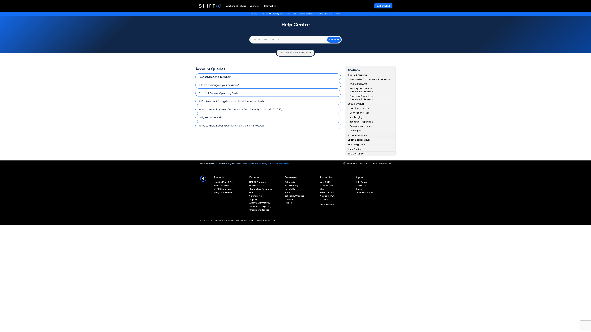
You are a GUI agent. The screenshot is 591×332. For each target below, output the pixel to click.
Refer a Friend (327, 192)
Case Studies (326, 185)
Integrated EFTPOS (223, 192)
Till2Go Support (357, 153)
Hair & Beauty (291, 185)
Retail (287, 192)
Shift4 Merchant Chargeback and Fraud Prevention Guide (231, 101)
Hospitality (290, 189)
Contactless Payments (260, 189)
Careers (324, 199)
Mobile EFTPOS (256, 185)
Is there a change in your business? (219, 85)
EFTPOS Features (257, 182)
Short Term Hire (221, 185)
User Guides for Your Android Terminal (370, 79)
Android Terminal (357, 75)
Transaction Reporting (260, 206)
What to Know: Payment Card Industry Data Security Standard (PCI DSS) (240, 109)
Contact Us (361, 185)
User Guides (355, 149)
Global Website (327, 204)
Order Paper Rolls (364, 192)
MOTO (252, 192)
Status (359, 189)
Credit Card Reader (259, 210)
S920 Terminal (356, 103)
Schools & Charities (294, 196)
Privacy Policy (271, 220)
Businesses (255, 5)
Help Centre (286, 52)
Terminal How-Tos (359, 108)
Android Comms (358, 83)
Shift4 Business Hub (359, 139)
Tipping (253, 199)
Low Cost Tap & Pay (223, 182)
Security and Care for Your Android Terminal (361, 90)
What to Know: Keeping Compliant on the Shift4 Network (231, 125)
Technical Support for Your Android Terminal (361, 98)
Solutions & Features (236, 5)
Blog (322, 189)
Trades (288, 203)
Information (270, 5)
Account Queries (303, 52)
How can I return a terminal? (215, 77)
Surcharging (356, 117)
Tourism (289, 199)
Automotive (290, 182)
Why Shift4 (325, 182)
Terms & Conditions (256, 220)
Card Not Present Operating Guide (218, 93)
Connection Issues (359, 112)
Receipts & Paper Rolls (361, 121)
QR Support (356, 130)
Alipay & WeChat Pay (259, 203)
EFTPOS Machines (222, 189)
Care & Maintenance (361, 126)
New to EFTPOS (327, 196)
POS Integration (357, 144)
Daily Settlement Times (212, 117)
